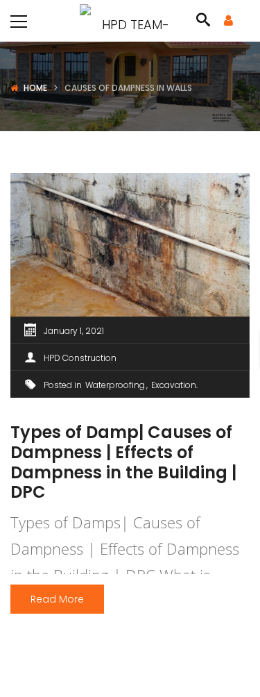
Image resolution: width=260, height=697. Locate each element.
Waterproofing (115, 385)
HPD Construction (80, 358)
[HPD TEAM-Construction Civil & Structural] (130, 20)
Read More (57, 599)
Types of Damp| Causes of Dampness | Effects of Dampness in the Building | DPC (123, 462)
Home (35, 88)
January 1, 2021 (74, 331)
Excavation (173, 385)
